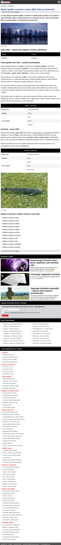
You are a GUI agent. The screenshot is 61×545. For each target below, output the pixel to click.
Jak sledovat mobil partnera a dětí (10, 412)
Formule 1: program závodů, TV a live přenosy (13, 445)
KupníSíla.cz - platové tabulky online (40, 324)
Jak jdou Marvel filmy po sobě (9, 397)
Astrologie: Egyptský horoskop (45, 274)
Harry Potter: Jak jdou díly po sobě (10, 402)
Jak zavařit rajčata (7, 457)
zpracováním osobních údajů (16, 312)
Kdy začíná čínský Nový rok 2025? (10, 357)
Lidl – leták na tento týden (8, 469)
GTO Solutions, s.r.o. (45, 544)
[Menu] (59, 2)
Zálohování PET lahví (7, 443)
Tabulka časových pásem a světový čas (11, 414)
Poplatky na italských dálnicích (9, 440)
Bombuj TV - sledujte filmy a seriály (10, 527)
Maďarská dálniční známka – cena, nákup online (13, 433)
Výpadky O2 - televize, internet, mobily (11, 421)
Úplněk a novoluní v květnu (10, 229)
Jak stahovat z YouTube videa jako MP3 (11, 529)
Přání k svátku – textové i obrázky (10, 517)
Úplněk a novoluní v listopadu (11, 244)
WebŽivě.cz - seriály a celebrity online (12, 326)
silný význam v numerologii (41, 133)
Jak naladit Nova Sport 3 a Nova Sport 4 (11, 505)
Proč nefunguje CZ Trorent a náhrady (11, 536)
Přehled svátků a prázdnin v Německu (11, 491)
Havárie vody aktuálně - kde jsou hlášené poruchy (14, 419)
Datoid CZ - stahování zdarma (9, 539)
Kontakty (10, 544)
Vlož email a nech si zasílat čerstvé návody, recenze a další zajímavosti (23, 306)
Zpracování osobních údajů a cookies (31, 544)
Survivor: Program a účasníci (9, 407)
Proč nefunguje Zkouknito (8, 534)
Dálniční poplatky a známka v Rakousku (11, 438)
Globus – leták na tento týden (9, 481)
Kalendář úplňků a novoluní (9, 493)
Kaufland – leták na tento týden (9, 471)
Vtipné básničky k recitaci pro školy (10, 519)
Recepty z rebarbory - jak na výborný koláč (12, 452)
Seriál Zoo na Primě (7, 404)
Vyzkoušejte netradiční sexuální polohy (11, 512)
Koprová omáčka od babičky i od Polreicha (12, 460)
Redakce (17, 12)
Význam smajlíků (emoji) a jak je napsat (11, 424)
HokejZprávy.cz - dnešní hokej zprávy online (13, 336)
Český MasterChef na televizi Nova (10, 395)
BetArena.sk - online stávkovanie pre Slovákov (14, 340)
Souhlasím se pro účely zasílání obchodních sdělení (21, 312)
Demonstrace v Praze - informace (10, 381)
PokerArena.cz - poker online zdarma (41, 336)
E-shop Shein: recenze (8, 369)
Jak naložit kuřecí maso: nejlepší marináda (12, 462)
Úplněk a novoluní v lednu (10, 217)
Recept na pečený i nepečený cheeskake (12, 455)
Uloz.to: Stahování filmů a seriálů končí (11, 525)
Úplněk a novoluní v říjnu (10, 241)
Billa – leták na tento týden (8, 476)
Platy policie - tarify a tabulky (9, 388)
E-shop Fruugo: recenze (8, 371)
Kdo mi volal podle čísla (8, 428)
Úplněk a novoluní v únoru (10, 220)
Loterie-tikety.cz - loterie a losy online (41, 331)
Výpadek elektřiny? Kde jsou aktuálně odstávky (13, 416)
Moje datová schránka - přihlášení (10, 431)
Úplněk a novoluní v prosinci (11, 247)
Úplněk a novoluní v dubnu (10, 226)
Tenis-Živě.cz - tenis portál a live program (12, 338)
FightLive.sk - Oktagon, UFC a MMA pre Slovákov (14, 343)
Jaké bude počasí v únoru (8, 354)
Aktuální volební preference (9, 378)
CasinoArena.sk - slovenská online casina (42, 340)
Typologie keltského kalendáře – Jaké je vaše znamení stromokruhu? (44, 290)
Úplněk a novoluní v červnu (11, 232)
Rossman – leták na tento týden (10, 486)
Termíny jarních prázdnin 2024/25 (10, 361)
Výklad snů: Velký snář (8, 495)
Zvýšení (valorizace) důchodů (9, 383)
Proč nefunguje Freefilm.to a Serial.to (11, 532)
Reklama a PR (4, 544)
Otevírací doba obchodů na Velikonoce (11, 467)
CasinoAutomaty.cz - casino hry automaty (42, 333)
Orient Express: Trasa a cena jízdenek (11, 503)
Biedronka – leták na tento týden (10, 483)
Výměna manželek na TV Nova (9, 392)
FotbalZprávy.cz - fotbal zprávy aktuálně (12, 333)
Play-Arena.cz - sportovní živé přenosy (41, 338)
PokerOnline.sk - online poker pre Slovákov (42, 343)
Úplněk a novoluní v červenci (11, 235)
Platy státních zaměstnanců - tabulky (11, 385)
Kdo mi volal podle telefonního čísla (10, 507)
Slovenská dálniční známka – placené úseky (12, 436)
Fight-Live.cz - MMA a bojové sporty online (13, 331)
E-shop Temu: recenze (8, 366)
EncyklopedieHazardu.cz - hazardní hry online (43, 328)
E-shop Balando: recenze (8, 373)
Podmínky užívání (17, 544)
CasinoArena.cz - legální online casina (41, 326)
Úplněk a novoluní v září (10, 238)
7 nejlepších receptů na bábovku (10, 450)
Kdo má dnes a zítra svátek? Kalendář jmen (12, 515)
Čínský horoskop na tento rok (9, 498)
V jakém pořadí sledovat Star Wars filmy (11, 400)
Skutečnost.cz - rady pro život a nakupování (13, 324)
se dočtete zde (24, 146)
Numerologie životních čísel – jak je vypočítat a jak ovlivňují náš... (44, 262)
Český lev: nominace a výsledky (10, 359)
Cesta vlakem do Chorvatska (9, 510)
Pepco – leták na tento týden (9, 479)
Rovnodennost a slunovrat (8, 500)
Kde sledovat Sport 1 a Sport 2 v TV (10, 426)
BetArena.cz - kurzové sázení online (11, 328)
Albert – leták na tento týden (9, 474)
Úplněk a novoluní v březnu (11, 223)
